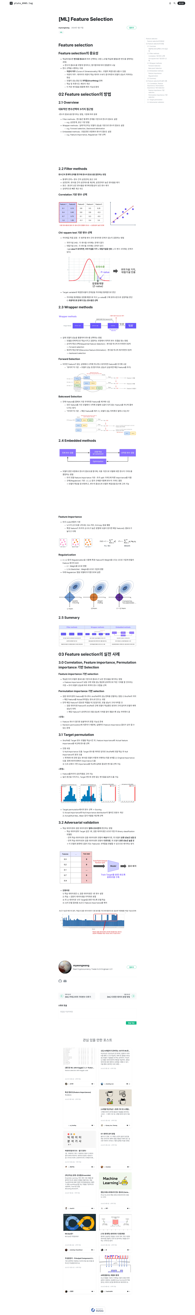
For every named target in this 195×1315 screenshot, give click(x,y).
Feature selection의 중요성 (155, 41)
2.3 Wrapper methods (154, 63)
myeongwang (63, 28)
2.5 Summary (151, 78)
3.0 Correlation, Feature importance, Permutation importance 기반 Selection (155, 86)
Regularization (153, 76)
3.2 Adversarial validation (155, 102)
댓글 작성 (131, 1023)
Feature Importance (154, 73)
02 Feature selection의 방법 (155, 44)
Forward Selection (154, 66)
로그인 (181, 3)
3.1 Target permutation (154, 99)
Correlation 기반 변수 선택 (156, 56)
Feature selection (151, 38)
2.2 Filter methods (153, 53)
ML (61, 32)
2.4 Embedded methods (155, 71)
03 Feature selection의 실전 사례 (156, 81)
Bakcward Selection (155, 68)
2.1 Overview (151, 46)
